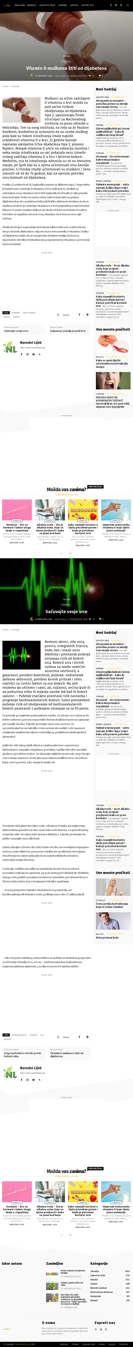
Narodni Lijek (45, 76)
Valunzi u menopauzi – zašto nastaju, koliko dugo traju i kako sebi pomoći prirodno (112, 187)
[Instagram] (116, 5)
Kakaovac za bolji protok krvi (68, 331)
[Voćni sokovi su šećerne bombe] (52, 1273)
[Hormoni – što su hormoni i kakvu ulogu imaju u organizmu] (17, 509)
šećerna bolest (29, 313)
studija (7, 317)
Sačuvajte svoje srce (16, 331)
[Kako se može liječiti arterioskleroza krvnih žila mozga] (113, 343)
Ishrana (99, 125)
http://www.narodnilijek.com (32, 348)
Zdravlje (66, 56)
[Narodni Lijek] (32, 76)
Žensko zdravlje (103, 181)
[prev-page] (61, 553)
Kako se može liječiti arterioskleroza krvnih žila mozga (112, 363)
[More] (87, 314)
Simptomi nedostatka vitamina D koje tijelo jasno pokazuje (116, 527)
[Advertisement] (46, 278)
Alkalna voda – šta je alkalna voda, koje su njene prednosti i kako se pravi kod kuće (112, 270)
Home (5, 86)
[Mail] (33, 353)
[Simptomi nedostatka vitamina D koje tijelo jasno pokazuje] (116, 509)
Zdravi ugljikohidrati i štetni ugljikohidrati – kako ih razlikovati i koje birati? (112, 131)
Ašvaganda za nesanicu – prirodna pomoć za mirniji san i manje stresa (111, 103)
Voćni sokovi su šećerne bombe (73, 1271)
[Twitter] (121, 5)
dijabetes (16, 313)
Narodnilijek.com (23, 1344)
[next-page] (69, 553)
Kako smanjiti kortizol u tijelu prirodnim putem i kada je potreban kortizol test (111, 301)
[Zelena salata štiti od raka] (52, 1285)
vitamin (16, 317)
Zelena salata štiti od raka (72, 1284)
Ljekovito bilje (102, 97)
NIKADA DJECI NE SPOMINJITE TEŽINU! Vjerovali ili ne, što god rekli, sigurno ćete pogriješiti (113, 402)
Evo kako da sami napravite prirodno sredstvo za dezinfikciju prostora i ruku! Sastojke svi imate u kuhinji (74, 1299)
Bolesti (100, 357)
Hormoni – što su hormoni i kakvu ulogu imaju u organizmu (112, 159)
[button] (127, 5)
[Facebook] (111, 5)
